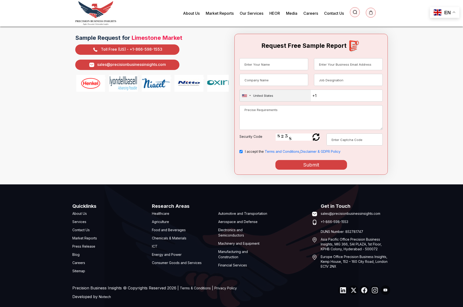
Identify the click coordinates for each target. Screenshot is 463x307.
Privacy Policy (225, 288)
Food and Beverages (169, 230)
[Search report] (355, 12)
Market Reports (220, 13)
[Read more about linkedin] (343, 290)
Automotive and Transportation (242, 213)
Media (291, 13)
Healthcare (160, 213)
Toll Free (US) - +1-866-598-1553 (131, 49)
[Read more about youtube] (385, 290)
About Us (191, 13)
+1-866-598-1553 (334, 222)
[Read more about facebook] (364, 290)
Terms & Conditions (195, 288)
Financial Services (232, 265)
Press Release (83, 246)
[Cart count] (371, 13)
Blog (76, 254)
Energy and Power (167, 254)
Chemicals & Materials (169, 238)
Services (79, 222)
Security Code (250, 136)
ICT (154, 246)
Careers (310, 13)
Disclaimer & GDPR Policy (320, 151)
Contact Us (334, 13)
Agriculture (160, 222)
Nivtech (105, 297)
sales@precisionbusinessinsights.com (131, 64)
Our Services (251, 13)
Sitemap (78, 271)
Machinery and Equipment (238, 243)
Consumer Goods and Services (177, 263)
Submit (311, 165)
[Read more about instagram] (375, 290)
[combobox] (275, 95)
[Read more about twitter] (353, 290)
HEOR (274, 13)
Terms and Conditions (282, 151)
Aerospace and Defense (238, 222)
